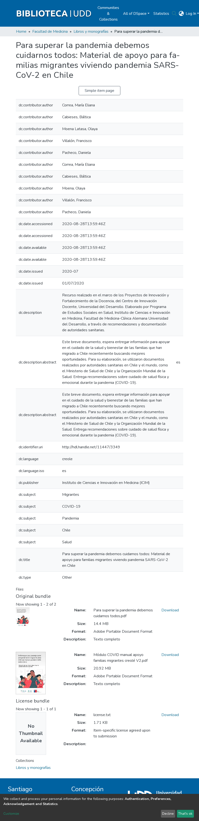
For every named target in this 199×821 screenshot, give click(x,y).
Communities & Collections (108, 13)
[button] (181, 13)
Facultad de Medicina (50, 31)
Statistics (161, 13)
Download (170, 610)
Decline (168, 813)
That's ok (185, 813)
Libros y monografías (91, 31)
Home (21, 31)
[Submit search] (174, 13)
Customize (11, 813)
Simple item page (99, 90)
